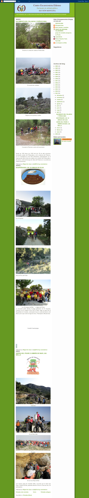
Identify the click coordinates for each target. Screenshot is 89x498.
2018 (56, 78)
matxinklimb (58, 36)
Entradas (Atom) (27, 495)
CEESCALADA (59, 23)
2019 (56, 76)
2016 (56, 83)
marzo (58, 127)
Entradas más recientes (22, 492)
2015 (56, 85)
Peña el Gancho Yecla (61, 38)
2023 (56, 68)
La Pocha (57, 34)
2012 (56, 91)
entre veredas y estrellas (61, 27)
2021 (56, 72)
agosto (59, 103)
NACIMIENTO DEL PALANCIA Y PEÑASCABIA (31, 21)
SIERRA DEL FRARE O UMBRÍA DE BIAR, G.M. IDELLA (63, 123)
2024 (56, 66)
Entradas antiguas (46, 492)
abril (58, 112)
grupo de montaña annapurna (63, 32)
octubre (59, 99)
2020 (56, 74)
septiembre (60, 101)
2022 (56, 70)
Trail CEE (57, 41)
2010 (56, 134)
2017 (56, 80)
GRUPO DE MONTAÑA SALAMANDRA (61, 30)
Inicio (34, 492)
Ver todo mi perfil (66, 141)
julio (58, 105)
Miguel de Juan (67, 139)
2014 (56, 87)
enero (58, 132)
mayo (58, 110)
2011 (56, 93)
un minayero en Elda (61, 43)
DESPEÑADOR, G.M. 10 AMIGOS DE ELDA (30, 167)
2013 (56, 89)
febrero (59, 130)
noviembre (60, 97)
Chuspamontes (59, 25)
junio (58, 108)
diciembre (59, 95)
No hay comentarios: (42, 164)
